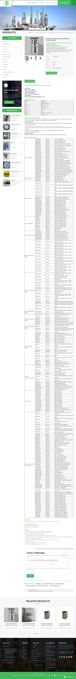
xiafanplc (41, 673)
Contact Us (54, 2)
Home (28, 2)
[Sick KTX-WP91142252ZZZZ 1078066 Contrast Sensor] (6, 146)
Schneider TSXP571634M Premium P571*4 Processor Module (11, 624)
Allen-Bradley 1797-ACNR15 (51, 667)
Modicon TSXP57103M (30, 585)
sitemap (23, 658)
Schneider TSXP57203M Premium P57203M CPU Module (29, 624)
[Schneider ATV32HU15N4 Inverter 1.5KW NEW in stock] (6, 182)
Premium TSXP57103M (59, 583)
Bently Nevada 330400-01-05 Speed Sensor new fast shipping (15, 115)
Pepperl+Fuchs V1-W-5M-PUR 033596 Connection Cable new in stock (15, 124)
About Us (34, 2)
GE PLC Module (36, 660)
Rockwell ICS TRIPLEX (8, 72)
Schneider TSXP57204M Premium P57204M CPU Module (47, 624)
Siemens (5, 51)
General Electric (6, 54)
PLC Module (35, 649)
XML (46, 675)
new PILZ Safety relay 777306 (15, 171)
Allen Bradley (6, 44)
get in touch (65, 3)
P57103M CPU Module (55, 585)
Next (73, 621)
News (47, 2)
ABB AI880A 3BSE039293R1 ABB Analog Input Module (50, 652)
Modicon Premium (44, 32)
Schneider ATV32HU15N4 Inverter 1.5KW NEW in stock (15, 180)
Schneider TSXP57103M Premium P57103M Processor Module (45, 560)
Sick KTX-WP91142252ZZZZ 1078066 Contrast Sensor (14, 142)
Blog (23, 656)
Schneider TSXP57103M (47, 583)
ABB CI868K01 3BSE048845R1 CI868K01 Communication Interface (51, 664)
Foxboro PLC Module (37, 653)
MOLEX (4, 69)
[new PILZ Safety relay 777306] (6, 173)
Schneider (36, 32)
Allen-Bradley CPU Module (38, 664)
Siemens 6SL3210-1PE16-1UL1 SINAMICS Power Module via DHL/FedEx (15, 133)
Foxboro (5, 59)
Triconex (5, 61)
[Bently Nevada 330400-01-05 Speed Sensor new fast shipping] (6, 118)
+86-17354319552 (9, 662)
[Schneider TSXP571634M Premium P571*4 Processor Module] (11, 615)
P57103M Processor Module (42, 585)
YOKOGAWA (5, 74)
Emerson (5, 46)
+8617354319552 (12, 659)
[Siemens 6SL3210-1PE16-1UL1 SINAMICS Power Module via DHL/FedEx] (6, 135)
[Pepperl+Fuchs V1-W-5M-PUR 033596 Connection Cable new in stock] (6, 127)
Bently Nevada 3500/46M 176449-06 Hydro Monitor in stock (15, 153)
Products (41, 2)
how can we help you (11, 91)
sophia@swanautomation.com (10, 657)
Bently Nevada (6, 56)
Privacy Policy (50, 675)
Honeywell (5, 64)
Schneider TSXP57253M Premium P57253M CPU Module (64, 624)
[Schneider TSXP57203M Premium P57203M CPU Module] (29, 615)
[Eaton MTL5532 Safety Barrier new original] (6, 164)
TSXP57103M (37, 583)
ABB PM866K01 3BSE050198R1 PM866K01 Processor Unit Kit (51, 647)
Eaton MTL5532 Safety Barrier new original (15, 162)
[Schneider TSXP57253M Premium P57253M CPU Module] (64, 615)
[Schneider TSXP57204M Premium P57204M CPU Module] (47, 615)
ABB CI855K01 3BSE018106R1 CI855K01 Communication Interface (51, 659)
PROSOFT (5, 67)
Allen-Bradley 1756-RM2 (50, 655)
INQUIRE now (50, 73)
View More (13, 120)
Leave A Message (70, 677)
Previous (3, 621)
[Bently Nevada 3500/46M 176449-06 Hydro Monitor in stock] (6, 156)
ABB (4, 41)
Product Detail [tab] (29, 81)
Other (4, 77)
